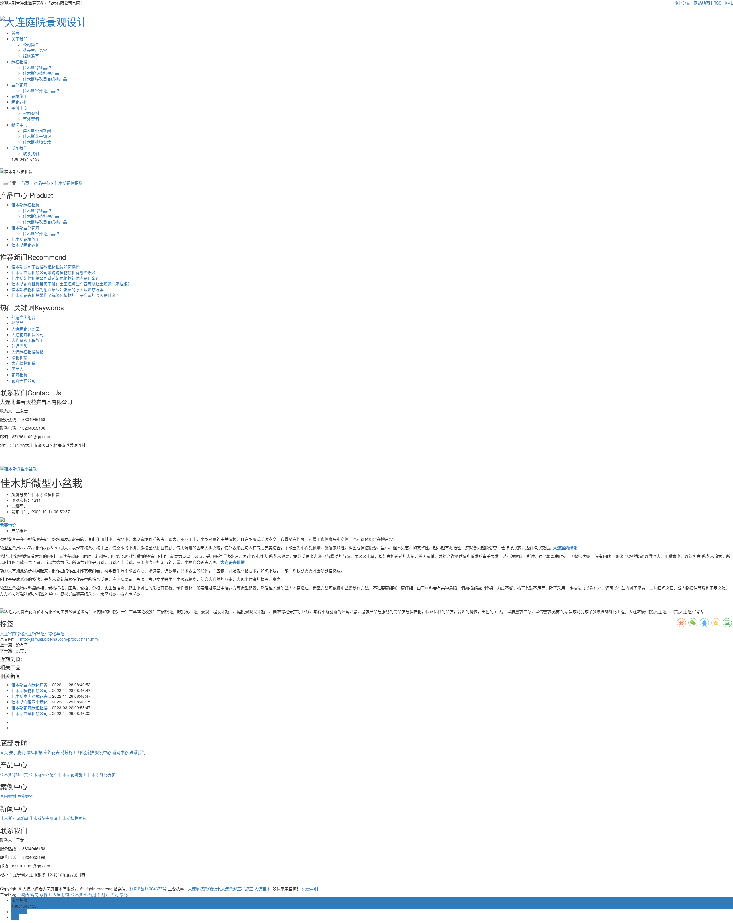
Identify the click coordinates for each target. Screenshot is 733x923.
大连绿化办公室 (25, 329)
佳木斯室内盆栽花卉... (31, 696)
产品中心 (42, 183)
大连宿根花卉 (36, 633)
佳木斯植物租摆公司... (31, 690)
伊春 (66, 894)
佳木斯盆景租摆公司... (31, 713)
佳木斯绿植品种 (37, 67)
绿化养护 (19, 102)
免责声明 (310, 888)
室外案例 (31, 119)
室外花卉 (19, 84)
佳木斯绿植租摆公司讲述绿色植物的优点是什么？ (55, 278)
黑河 (115, 894)
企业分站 (682, 3)
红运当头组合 (23, 317)
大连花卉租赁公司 (27, 334)
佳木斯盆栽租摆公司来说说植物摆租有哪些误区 (53, 272)
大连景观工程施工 (27, 340)
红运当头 (19, 346)
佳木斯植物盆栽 (37, 142)
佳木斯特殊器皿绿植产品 (45, 79)
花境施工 (19, 96)
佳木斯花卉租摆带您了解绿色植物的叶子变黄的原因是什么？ (65, 295)
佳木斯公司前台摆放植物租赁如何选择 (45, 266)
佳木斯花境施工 (25, 239)
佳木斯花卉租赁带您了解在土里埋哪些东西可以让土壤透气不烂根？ (71, 284)
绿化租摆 (19, 357)
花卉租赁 (19, 374)
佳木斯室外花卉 (25, 227)
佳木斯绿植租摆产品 (41, 73)
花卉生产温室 (35, 50)
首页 (15, 33)
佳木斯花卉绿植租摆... (31, 707)
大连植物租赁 (23, 363)
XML (729, 3)
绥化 (124, 894)
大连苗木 (262, 888)
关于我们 (19, 39)
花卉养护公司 (23, 380)
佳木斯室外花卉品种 (41, 90)
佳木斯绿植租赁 (68, 183)
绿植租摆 (19, 61)
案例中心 (19, 107)
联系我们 (19, 147)
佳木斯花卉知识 (37, 136)
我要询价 (8, 525)
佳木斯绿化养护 (25, 245)
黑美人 (17, 369)
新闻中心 (19, 125)
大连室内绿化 (12, 633)
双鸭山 (46, 894)
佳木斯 (77, 894)
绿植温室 (31, 56)
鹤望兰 (17, 323)
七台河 (90, 894)
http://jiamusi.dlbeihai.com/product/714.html (59, 639)
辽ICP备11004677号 (148, 888)
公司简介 (31, 44)
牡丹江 (103, 894)
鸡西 (25, 894)
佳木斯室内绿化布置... (31, 684)
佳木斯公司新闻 (37, 130)
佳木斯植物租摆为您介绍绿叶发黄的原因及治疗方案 (57, 289)
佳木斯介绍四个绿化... (31, 702)
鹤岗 (34, 894)
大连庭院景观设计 (204, 888)
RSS (717, 3)
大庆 (57, 894)
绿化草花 (56, 633)
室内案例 (31, 113)
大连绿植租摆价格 (27, 351)
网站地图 (702, 3)
